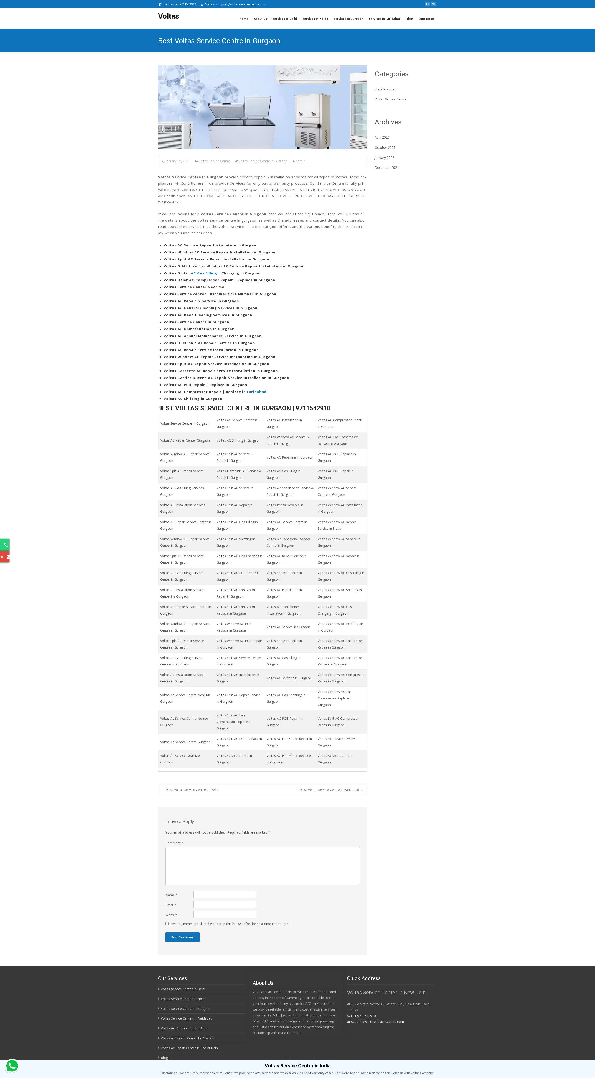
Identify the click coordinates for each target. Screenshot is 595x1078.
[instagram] (433, 5)
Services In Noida (315, 19)
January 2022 (384, 157)
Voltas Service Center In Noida (183, 999)
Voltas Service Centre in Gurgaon (262, 161)
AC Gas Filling (204, 273)
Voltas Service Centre (214, 161)
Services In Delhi (285, 19)
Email (170, 905)
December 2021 (387, 167)
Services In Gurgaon (348, 19)
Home (244, 19)
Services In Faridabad (385, 19)
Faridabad (257, 391)
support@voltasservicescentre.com (241, 4)
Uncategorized (386, 89)
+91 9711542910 (185, 4)
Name (171, 895)
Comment (174, 843)
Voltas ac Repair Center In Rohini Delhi (189, 1048)
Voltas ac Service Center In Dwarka (187, 1038)
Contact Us (426, 19)
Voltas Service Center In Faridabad (186, 1018)
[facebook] (427, 5)
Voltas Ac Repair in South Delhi (184, 1028)
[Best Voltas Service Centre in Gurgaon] (262, 107)
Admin (300, 161)
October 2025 (385, 147)
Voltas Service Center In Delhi (183, 989)
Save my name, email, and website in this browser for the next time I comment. (229, 924)
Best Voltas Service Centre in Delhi (190, 789)
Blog (409, 19)
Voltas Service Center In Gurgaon (185, 1008)
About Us (260, 19)
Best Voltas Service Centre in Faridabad (331, 789)
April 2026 (382, 137)
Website (171, 915)
